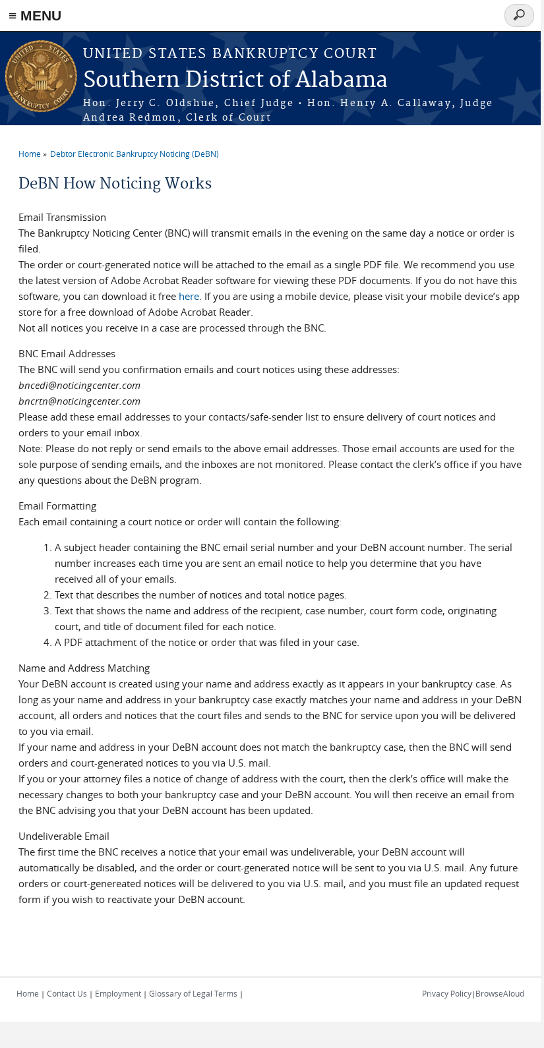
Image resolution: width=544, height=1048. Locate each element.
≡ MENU (35, 15)
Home (29, 153)
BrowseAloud (499, 993)
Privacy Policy (446, 993)
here (189, 296)
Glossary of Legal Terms (193, 993)
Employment (118, 993)
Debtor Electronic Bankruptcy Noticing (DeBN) (134, 153)
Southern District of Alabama (235, 80)
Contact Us (67, 993)
